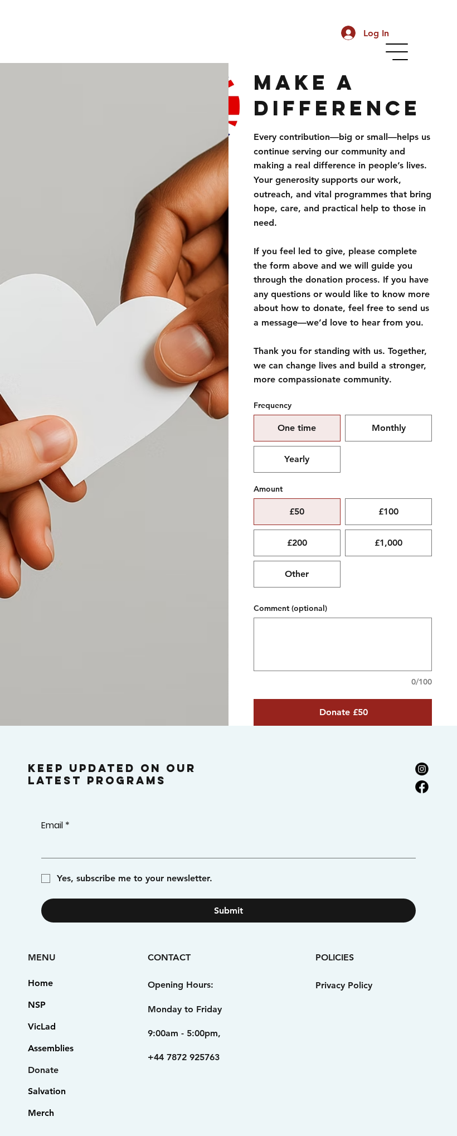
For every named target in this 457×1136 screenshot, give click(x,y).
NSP (37, 1004)
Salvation (47, 1091)
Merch (41, 1113)
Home (40, 983)
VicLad (42, 1026)
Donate (43, 1070)
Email (55, 825)
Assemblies (51, 1048)
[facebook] (422, 786)
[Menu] (397, 52)
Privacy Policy (343, 985)
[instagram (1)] (422, 768)
